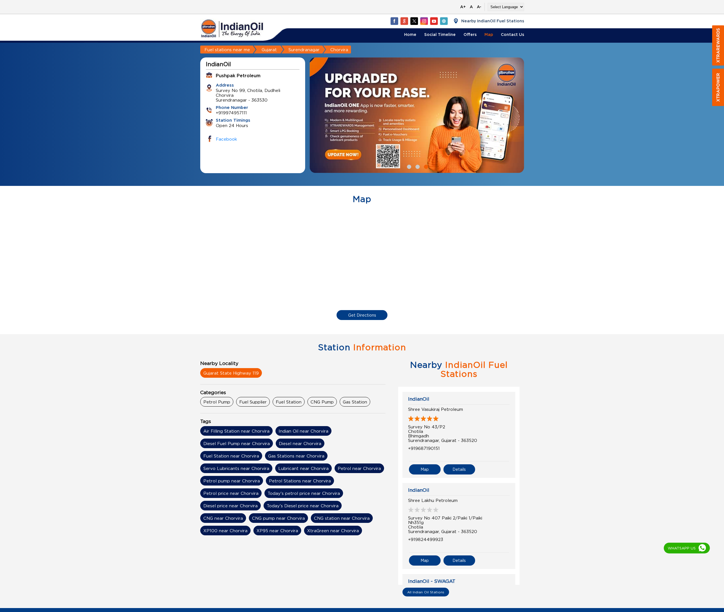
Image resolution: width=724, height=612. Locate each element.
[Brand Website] (443, 21)
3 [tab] (425, 166)
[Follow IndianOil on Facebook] (394, 21)
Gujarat (269, 49)
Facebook (226, 139)
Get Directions (362, 315)
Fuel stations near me (227, 49)
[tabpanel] (417, 115)
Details (459, 469)
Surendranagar (304, 49)
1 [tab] (408, 166)
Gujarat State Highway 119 (231, 373)
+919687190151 (424, 448)
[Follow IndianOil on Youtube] (434, 21)
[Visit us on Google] (404, 21)
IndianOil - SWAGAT (431, 581)
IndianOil (418, 398)
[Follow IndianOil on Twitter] (414, 21)
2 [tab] (416, 166)
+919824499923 (425, 539)
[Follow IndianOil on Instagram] (424, 21)
